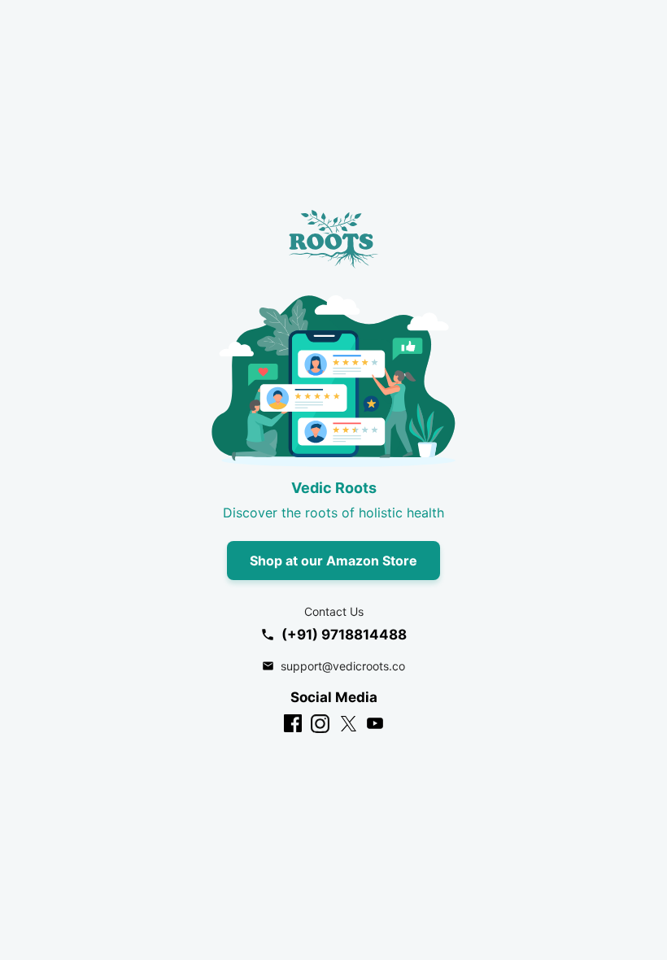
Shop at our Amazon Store (333, 560)
